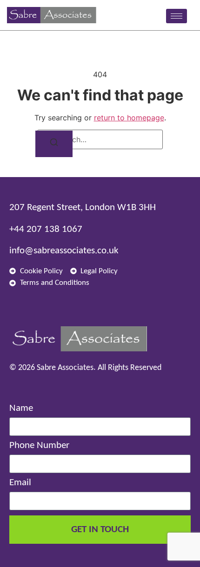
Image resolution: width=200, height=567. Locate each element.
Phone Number (39, 445)
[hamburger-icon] (176, 16)
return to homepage (129, 117)
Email (20, 483)
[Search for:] (100, 139)
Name (21, 408)
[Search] (54, 144)
